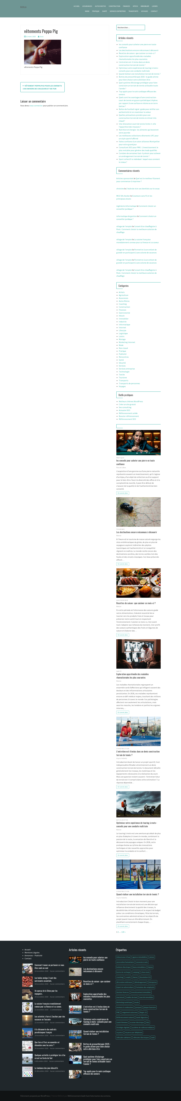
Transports (133, 11)
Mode (87, 11)
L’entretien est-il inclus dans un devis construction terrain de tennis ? (138, 753)
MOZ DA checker (123, 196)
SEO (147, 1022)
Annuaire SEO (124, 410)
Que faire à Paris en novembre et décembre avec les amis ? (47, 1044)
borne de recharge (123, 972)
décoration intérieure (124, 982)
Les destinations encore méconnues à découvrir (138, 50)
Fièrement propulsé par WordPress (35, 1096)
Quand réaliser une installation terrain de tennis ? (140, 74)
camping (136, 972)
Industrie (122, 321)
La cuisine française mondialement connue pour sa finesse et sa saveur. (48, 1005)
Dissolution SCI (145, 977)
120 (122, 932)
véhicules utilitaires (123, 1037)
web (153, 1037)
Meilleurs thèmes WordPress (131, 401)
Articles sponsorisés (124, 178)
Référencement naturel (125, 1017)
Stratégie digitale (122, 1027)
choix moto (145, 972)
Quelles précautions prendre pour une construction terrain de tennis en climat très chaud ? (137, 118)
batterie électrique (123, 967)
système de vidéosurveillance (143, 1027)
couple (128, 977)
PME (118, 1012)
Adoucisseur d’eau (123, 957)
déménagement (140, 982)
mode (136, 1002)
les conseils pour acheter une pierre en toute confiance (135, 462)
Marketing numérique (124, 1002)
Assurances (87, 6)
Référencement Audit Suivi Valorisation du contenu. (89, 1096)
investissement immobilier (141, 992)
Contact (154, 11)
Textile (122, 374)
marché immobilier (146, 997)
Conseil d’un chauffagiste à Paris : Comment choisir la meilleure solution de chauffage (136, 229)
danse (135, 977)
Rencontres (124, 357)
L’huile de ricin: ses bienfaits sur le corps (143, 188)
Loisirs (155, 6)
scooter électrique (137, 1022)
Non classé (123, 348)
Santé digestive (142, 1017)
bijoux (150, 967)
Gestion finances (122, 992)
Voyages (144, 11)
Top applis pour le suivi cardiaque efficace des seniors (97, 1072)
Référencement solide (128, 413)
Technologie (124, 371)
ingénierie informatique (126, 206)
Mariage (122, 339)
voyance (119, 1032)
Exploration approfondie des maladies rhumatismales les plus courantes (132, 675)
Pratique (95, 11)
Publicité (122, 354)
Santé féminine (122, 1022)
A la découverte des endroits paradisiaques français (45, 1031)
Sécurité (122, 363)
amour (151, 957)
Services (122, 366)
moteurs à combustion (124, 1007)
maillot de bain (131, 997)
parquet (138, 1007)
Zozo (41, 36)
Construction (114, 6)
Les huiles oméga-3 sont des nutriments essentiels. (45, 979)
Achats (122, 292)
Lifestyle (122, 330)
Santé (104, 11)
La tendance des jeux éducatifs (46, 1068)
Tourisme (123, 377)
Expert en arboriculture (124, 987)
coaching (119, 977)
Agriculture (123, 295)
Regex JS (143, 1012)
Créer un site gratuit (127, 404)
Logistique (123, 333)
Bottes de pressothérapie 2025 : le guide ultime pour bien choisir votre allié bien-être (96, 1046)
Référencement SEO (127, 419)
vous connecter (36, 105)
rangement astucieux (129, 1012)
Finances (126, 6)
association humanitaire (125, 962)
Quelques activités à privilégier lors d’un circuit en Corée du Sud (50, 1057)
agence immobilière (139, 957)
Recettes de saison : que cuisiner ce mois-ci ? (137, 53)
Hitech (135, 6)
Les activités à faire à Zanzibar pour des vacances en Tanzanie (50, 1018)
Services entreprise (118, 11)
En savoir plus (123, 493)
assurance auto (142, 962)
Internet (122, 327)
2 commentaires (56, 1010)
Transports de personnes (129, 383)
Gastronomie (124, 313)
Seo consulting (125, 407)
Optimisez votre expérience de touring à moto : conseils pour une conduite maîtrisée (136, 824)
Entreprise (152, 982)
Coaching (123, 304)
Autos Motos (100, 6)
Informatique (124, 324)
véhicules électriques (141, 1037)
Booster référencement (129, 416)
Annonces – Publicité (33, 955)
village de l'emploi (124, 226)
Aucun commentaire (57, 971)
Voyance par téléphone (133, 1032)
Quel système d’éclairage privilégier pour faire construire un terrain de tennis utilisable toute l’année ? (138, 85)
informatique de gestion (126, 216)
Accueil (77, 6)
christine (120, 188)
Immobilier (145, 6)
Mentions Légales (32, 952)
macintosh (120, 997)
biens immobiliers (139, 967)
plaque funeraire (150, 1007)
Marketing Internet (127, 342)
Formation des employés (145, 987)
